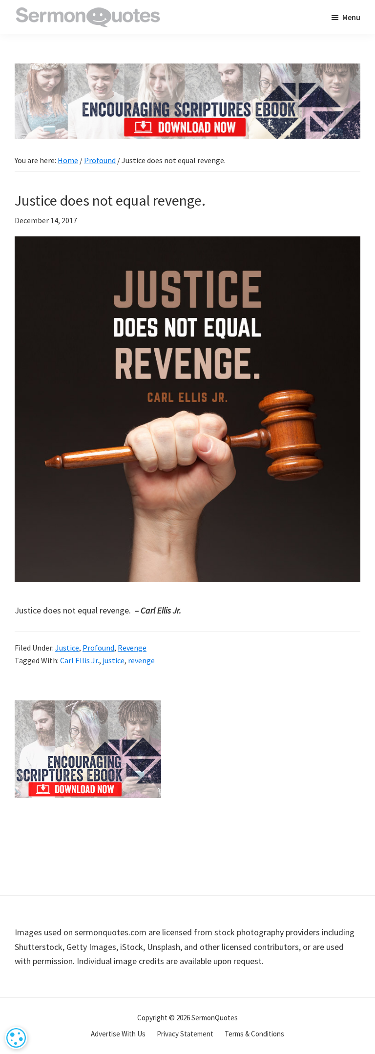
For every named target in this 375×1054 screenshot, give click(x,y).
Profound (98, 648)
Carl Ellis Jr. (79, 660)
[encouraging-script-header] (187, 70)
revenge (141, 660)
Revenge (132, 648)
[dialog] (16, 1038)
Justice (67, 648)
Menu (351, 17)
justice (114, 660)
